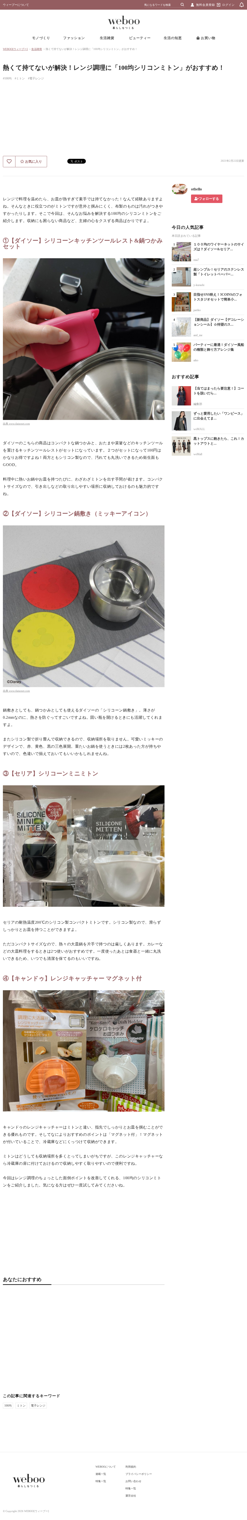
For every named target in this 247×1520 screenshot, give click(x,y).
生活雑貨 (107, 38)
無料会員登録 (205, 5)
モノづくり (41, 38)
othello (196, 189)
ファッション (74, 38)
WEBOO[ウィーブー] (15, 49)
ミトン (21, 1405)
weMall (197, 454)
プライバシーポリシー (138, 1473)
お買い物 (207, 38)
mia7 (196, 260)
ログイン (228, 5)
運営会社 (130, 1495)
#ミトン (20, 78)
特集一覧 (101, 1481)
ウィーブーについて (16, 5)
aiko (195, 360)
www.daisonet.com (19, 423)
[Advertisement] (123, 119)
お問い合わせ (133, 1481)
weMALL (199, 429)
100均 (8, 1405)
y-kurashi (198, 285)
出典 (6, 423)
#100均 (7, 78)
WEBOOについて (106, 1466)
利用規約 (130, 1466)
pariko (197, 310)
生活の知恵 (173, 38)
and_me (197, 335)
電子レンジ (38, 1405)
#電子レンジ (36, 78)
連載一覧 (101, 1473)
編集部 (197, 404)
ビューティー (140, 38)
